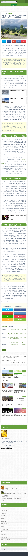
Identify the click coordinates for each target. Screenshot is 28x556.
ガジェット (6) (4, 513)
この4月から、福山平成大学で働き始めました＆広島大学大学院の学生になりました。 (17, 341)
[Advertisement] (14, 465)
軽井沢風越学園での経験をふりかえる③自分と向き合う (17, 345)
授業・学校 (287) (5, 523)
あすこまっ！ (8, 553)
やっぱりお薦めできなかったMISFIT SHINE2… (15, 488)
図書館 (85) (3, 521)
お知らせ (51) (4, 510)
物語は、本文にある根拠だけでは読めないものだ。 (17, 334)
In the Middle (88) (5, 507)
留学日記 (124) (4, 529)
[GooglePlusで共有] (14, 41)
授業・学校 (6, 7)
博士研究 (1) (3, 518)
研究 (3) (2, 531)
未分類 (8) (3, 526)
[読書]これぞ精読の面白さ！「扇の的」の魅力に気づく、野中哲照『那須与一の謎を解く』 (13, 361)
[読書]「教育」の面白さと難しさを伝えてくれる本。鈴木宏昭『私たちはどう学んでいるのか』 (14, 357)
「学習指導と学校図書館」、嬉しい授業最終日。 (12, 498)
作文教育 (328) (4, 515)
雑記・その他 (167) (5, 539)
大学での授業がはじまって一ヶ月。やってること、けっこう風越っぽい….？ (17, 338)
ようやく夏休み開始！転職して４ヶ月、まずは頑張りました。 (17, 330)
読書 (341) (3, 534)
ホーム (3, 7)
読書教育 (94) (4, 537)
